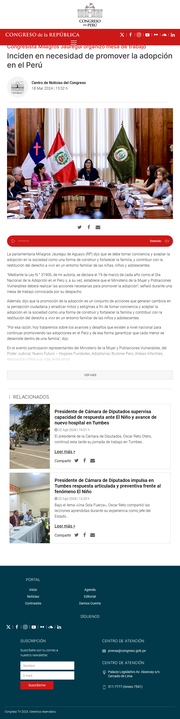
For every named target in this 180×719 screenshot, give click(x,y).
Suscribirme (36, 685)
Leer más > (65, 451)
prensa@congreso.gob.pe (127, 651)
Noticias (33, 596)
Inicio (33, 590)
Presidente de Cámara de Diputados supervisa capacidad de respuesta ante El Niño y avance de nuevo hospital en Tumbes (106, 417)
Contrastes (33, 603)
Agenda (90, 590)
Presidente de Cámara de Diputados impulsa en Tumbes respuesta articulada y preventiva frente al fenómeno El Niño (108, 485)
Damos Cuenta (90, 603)
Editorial (90, 596)
